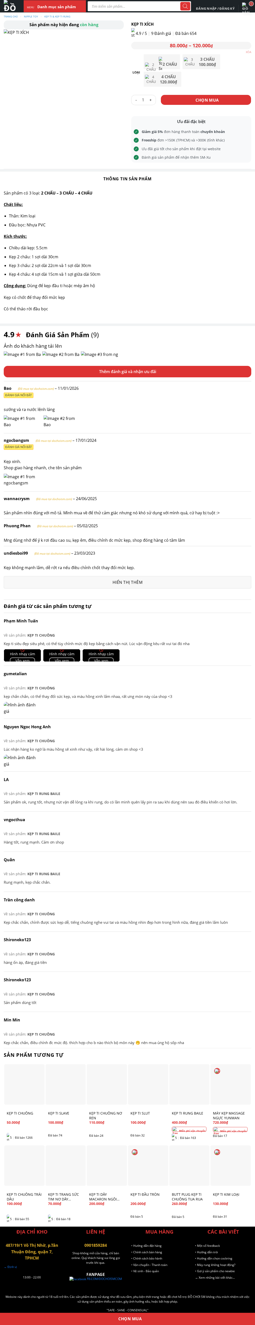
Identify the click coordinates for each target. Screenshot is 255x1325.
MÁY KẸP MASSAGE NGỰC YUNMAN (229, 1115)
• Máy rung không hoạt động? (215, 1265)
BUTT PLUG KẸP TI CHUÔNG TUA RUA (187, 1196)
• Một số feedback (207, 1246)
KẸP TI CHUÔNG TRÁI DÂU (24, 1196)
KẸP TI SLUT (140, 1113)
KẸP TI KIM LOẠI (226, 1194)
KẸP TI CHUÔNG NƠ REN (105, 1115)
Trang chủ (11, 16)
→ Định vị (10, 1267)
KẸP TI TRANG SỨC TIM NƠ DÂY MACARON (63, 1196)
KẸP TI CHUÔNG (41, 635)
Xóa (248, 52)
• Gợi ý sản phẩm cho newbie (215, 1271)
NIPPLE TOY (31, 16)
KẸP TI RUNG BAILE (43, 793)
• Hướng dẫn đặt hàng (146, 1246)
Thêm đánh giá (113, 371)
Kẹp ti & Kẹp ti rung (57, 16)
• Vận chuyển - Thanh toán (149, 1265)
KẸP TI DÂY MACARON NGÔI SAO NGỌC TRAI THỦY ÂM (103, 1196)
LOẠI (136, 72)
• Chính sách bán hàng (146, 1252)
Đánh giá (161, 33)
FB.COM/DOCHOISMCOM (104, 1279)
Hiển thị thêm (127, 582)
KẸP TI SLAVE (58, 1113)
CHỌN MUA (207, 100)
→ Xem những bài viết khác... (215, 1277)
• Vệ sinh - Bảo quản (145, 1271)
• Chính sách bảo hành (146, 1258)
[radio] (162, 61)
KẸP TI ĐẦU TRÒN (145, 1194)
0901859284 (95, 1245)
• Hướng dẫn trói (206, 1252)
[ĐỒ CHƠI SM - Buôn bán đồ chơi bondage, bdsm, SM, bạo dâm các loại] (10, 6)
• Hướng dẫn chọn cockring (213, 1258)
